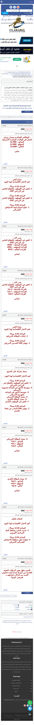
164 (23, 117)
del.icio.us (15, 605)
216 (4, 117)
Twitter (16, 609)
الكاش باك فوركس (16, 683)
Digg (30, 605)
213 (11, 117)
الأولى (30, 117)
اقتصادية (25, 616)
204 (21, 117)
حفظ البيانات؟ (27, 13)
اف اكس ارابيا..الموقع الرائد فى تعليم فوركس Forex (17, 72)
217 (2, 117)
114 (26, 117)
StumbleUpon (28, 607)
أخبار (31, 616)
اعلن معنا (16, 688)
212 (14, 117)
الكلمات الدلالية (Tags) (25, 614)
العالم (28, 616)
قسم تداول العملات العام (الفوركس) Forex (19, 73)
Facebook (29, 609)
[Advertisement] (16, 723)
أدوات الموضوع (29, 121)
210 (19, 117)
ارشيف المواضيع (16, 680)
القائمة (31, 2)
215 (7, 117)
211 (16, 117)
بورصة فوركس (16, 685)
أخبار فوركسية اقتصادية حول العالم (17, 106)
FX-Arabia (17, 24)
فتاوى (16, 691)
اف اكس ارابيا (18, 714)
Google (16, 607)
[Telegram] (30, 708)
